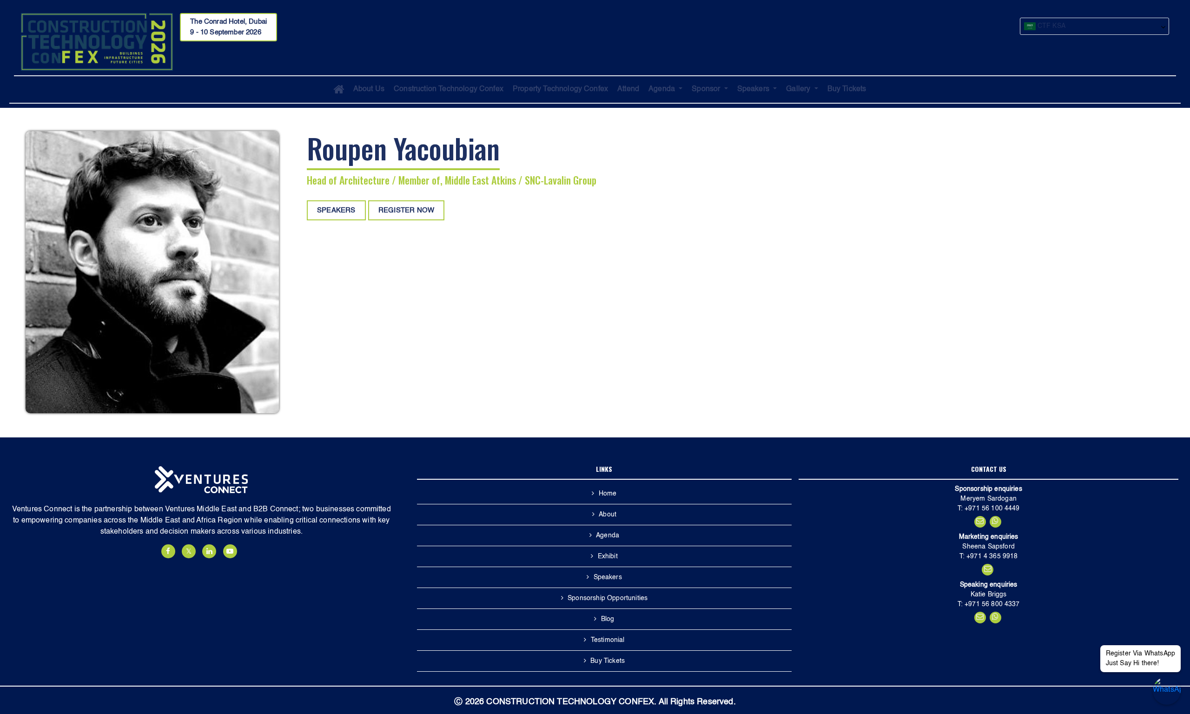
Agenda (662, 89)
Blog (608, 619)
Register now (406, 210)
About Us (368, 89)
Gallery (799, 89)
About (607, 514)
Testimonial (608, 640)
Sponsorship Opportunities (608, 598)
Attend (628, 89)
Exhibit (608, 556)
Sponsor (707, 89)
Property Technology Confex (560, 89)
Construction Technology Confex (448, 89)
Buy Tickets (846, 89)
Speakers (754, 89)
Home (608, 493)
